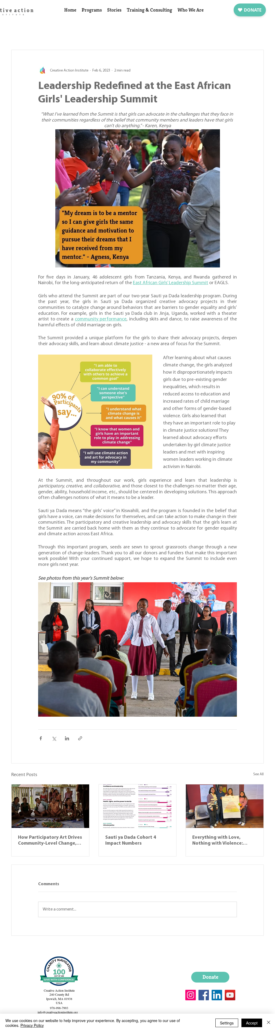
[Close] (268, 1023)
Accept (252, 1023)
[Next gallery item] (230, 649)
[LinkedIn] (217, 995)
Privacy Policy (32, 1025)
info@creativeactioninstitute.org (58, 1012)
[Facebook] (203, 995)
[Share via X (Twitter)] (53, 738)
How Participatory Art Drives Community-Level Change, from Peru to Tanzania (50, 841)
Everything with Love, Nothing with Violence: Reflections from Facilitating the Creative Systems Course (224, 841)
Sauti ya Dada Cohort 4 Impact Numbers (130, 840)
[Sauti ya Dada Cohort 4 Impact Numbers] (137, 806)
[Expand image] (137, 649)
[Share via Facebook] (40, 738)
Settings (227, 1023)
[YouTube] (230, 995)
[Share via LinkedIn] (67, 738)
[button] (91, 10)
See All (258, 774)
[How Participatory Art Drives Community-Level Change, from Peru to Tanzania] (50, 806)
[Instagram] (190, 995)
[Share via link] (80, 738)
